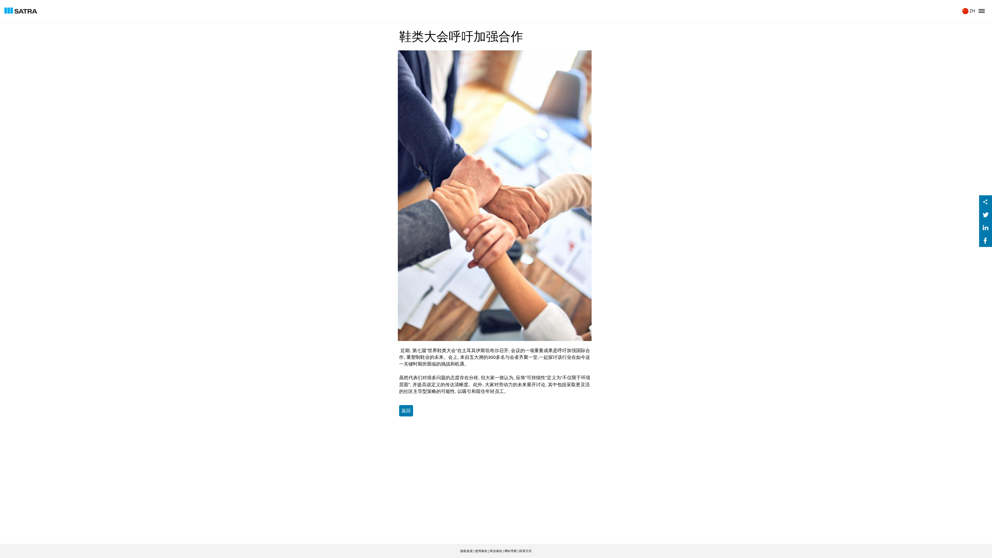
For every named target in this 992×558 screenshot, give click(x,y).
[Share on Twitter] (985, 220)
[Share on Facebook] (985, 245)
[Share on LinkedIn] (985, 232)
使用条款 (481, 551)
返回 (406, 410)
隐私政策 (466, 551)
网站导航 (511, 551)
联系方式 (525, 551)
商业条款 (496, 551)
